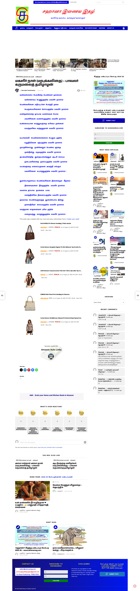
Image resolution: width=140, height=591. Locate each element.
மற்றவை (48, 28)
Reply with (85, 442)
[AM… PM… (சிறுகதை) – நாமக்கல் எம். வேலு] (79, 63)
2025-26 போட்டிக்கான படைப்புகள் (23, 460)
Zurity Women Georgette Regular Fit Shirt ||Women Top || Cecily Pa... (60, 247)
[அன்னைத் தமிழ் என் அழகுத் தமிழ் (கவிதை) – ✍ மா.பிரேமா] (100, 241)
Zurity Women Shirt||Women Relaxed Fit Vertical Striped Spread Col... (61, 318)
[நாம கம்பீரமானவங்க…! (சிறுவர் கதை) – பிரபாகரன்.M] (42, 63)
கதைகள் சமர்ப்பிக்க (76, 28)
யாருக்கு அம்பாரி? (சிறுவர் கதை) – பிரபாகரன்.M (59, 69)
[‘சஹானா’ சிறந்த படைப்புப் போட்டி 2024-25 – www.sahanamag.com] (117, 214)
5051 (50, 298)
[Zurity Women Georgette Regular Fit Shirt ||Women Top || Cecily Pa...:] (29, 257)
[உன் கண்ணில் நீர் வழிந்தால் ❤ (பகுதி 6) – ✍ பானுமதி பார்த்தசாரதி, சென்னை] (32, 491)
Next (124, 66)
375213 (51, 251)
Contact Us (110, 28)
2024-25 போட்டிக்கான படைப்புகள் (57, 477)
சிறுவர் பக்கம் (121, 161)
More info (48, 230)
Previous (16, 66)
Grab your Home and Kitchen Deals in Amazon (54, 395)
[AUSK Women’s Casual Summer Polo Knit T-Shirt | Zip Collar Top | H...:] (29, 280)
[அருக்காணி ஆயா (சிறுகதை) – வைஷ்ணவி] (97, 63)
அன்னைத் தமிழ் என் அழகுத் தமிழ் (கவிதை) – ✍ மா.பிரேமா (99, 249)
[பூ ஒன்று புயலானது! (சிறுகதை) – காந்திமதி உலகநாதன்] (24, 63)
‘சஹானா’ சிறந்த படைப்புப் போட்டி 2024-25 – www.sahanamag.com (116, 223)
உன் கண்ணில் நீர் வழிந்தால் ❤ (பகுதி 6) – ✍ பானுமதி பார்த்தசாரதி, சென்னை (32, 505)
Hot (55, 527)
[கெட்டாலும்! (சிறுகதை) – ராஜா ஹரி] (137, 295)
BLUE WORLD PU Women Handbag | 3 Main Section (55, 223)
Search (123, 3)
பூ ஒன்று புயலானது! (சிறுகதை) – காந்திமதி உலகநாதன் (24, 69)
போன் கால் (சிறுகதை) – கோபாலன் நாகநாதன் (114, 60)
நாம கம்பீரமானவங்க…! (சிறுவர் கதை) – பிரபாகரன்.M (42, 69)
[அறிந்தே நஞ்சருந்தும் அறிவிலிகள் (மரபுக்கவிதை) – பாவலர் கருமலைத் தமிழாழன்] (2, 295)
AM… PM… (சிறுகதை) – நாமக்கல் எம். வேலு (79, 69)
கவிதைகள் (35, 460)
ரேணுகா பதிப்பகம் (60, 28)
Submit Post (114, 574)
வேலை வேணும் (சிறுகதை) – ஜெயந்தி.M (67, 486)
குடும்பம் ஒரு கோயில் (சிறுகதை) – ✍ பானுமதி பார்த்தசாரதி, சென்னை (100, 224)
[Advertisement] (70, 44)
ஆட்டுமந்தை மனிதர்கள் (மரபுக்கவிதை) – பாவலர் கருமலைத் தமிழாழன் (65, 465)
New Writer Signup (91, 28)
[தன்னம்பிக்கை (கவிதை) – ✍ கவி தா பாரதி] (117, 181)
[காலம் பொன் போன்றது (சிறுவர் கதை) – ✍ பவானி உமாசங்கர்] (117, 158)
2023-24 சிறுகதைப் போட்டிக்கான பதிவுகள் (116, 271)
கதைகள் (29, 28)
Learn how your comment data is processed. (50, 447)
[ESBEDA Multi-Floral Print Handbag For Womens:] (29, 304)
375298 (51, 322)
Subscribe (102, 28)
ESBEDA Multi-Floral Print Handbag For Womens (54, 294)
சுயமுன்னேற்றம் (97, 276)
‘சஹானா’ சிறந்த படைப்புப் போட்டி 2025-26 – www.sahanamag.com (32, 549)
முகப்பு (22, 28)
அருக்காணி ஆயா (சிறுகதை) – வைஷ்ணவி (97, 69)
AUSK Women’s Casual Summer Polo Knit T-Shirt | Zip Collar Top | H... (60, 271)
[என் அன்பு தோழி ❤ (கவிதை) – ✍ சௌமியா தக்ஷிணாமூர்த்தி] (100, 158)
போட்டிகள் (39, 28)
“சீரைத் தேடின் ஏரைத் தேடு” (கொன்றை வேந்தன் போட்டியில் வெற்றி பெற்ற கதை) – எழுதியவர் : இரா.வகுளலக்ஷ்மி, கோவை (117, 253)
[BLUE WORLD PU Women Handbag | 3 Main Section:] (29, 233)
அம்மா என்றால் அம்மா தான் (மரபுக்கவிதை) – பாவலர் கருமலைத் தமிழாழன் (29, 465)
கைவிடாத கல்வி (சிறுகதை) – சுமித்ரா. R (116, 279)
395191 (51, 227)
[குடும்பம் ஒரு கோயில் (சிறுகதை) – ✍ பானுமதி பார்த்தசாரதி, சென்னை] (100, 214)
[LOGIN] (124, 28)
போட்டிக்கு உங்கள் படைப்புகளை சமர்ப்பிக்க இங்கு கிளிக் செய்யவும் (51, 2)
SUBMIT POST (110, 120)
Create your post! (73, 219)
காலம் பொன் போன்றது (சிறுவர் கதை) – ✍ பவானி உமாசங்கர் (116, 166)
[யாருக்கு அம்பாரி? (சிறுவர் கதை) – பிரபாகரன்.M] (61, 63)
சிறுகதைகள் (113, 161)
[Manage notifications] (134, 586)
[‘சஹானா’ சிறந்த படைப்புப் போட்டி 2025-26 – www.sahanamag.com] (32, 536)
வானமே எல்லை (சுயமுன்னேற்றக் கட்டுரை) (99, 280)
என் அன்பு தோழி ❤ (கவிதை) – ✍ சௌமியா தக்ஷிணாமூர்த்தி (100, 166)
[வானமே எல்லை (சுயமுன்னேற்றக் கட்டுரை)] (100, 272)
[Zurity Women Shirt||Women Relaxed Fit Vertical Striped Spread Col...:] (29, 327)
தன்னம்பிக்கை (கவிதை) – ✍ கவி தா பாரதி (117, 189)
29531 (51, 274)
